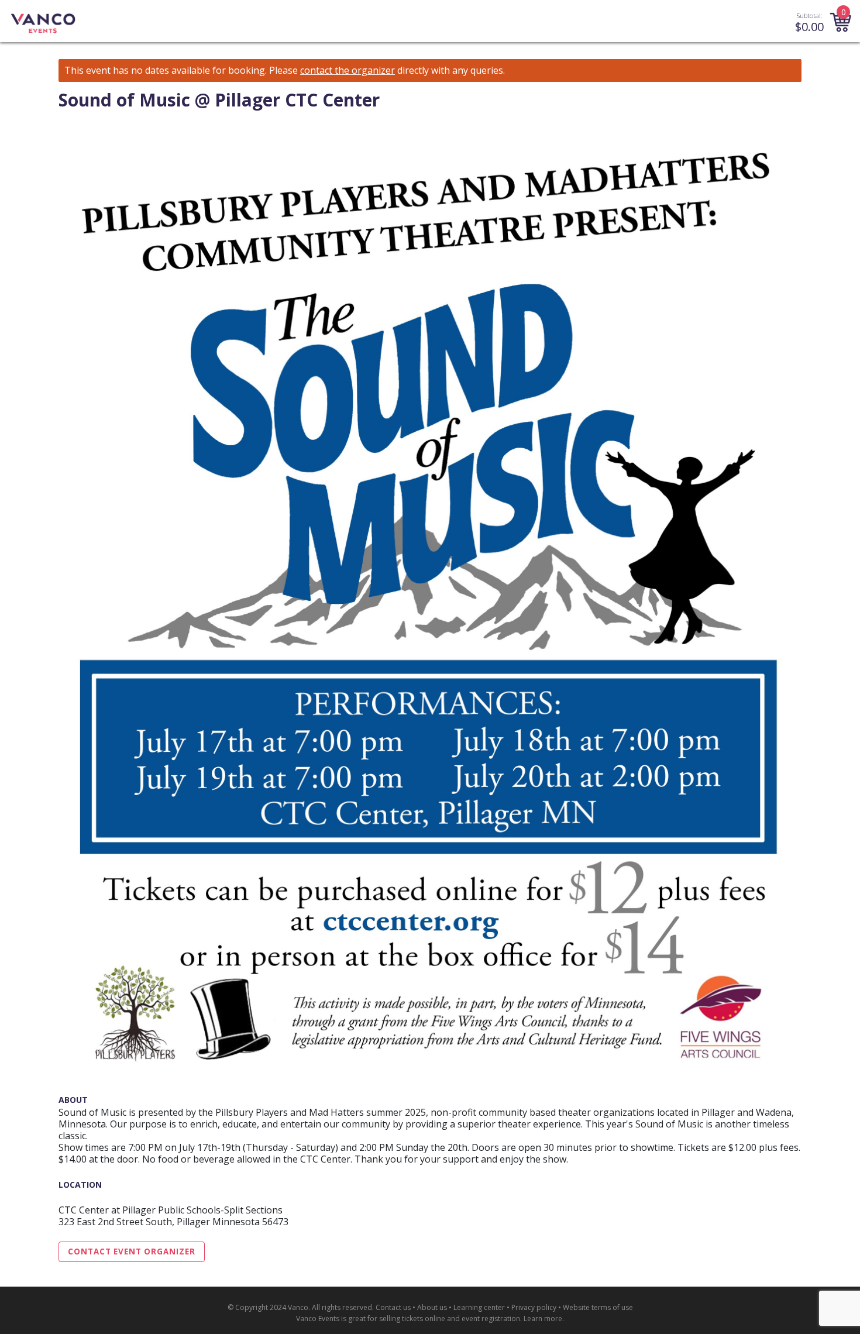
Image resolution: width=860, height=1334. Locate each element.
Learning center (479, 1307)
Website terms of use (598, 1307)
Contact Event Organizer (131, 1251)
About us (432, 1307)
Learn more (543, 1318)
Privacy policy (533, 1307)
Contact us (393, 1307)
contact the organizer (347, 70)
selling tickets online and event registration (449, 1318)
